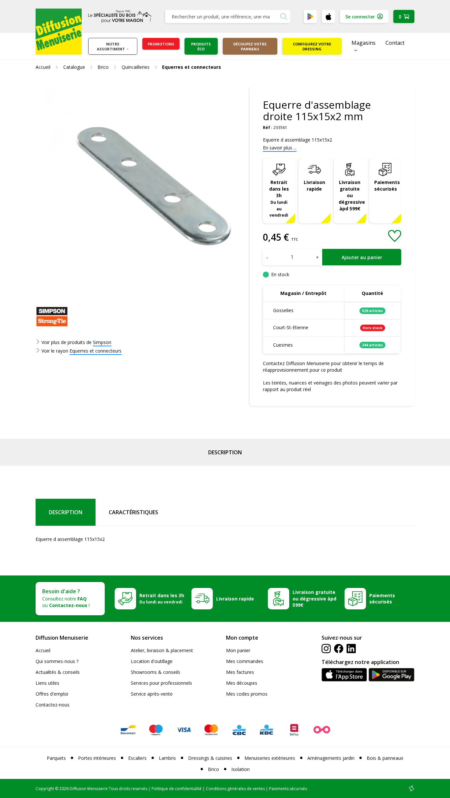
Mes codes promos (246, 694)
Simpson (102, 342)
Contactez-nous (53, 705)
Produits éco (201, 46)
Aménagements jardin (330, 758)
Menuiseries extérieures (269, 758)
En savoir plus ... (279, 148)
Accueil (43, 650)
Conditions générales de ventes (235, 788)
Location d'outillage (152, 661)
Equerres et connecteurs (96, 351)
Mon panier (238, 650)
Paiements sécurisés (387, 185)
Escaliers (137, 758)
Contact (395, 42)
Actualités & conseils (58, 672)
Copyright (45, 788)
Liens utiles (47, 683)
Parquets (56, 758)
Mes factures (240, 672)
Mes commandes (244, 661)
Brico (213, 769)
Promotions (161, 43)
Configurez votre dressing (312, 46)
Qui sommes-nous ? (57, 661)
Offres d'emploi (52, 694)
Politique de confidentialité (177, 788)
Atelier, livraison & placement (162, 650)
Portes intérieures (97, 758)
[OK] (283, 16)
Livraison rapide (314, 185)
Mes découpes (241, 683)
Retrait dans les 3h (279, 198)
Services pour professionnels (161, 683)
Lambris (167, 758)
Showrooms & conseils (155, 672)
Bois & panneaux (385, 758)
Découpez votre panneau (250, 46)
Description (225, 452)
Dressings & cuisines (210, 758)
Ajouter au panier (362, 257)
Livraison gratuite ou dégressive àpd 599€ (352, 195)
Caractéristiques (133, 512)
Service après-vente (152, 694)
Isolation (240, 769)
